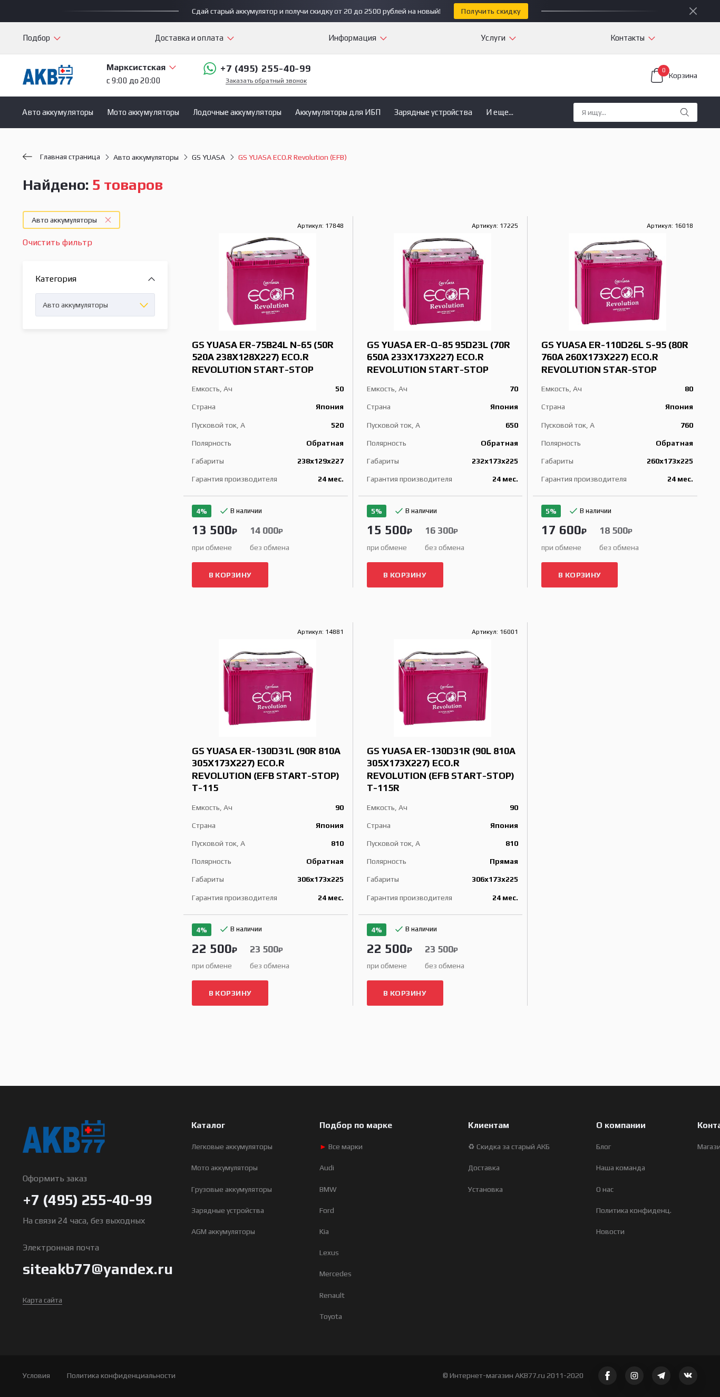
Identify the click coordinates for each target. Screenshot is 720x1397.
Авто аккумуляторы (57, 112)
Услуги (493, 37)
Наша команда (620, 1167)
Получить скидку (490, 11)
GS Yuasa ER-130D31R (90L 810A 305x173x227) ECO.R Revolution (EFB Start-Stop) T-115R (441, 769)
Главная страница (70, 156)
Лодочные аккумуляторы (237, 112)
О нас (605, 1189)
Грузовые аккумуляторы (231, 1189)
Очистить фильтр (57, 242)
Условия (36, 1375)
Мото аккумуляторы (143, 112)
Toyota (330, 1316)
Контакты (627, 37)
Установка (485, 1189)
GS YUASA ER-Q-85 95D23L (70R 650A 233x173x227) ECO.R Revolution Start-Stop (438, 357)
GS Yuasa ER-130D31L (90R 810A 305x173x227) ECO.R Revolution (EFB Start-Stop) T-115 (266, 769)
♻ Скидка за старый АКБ (509, 1146)
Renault (332, 1295)
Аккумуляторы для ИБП (338, 112)
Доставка (484, 1167)
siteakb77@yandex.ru (98, 1268)
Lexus (329, 1252)
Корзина (679, 74)
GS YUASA (208, 157)
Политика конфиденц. (634, 1210)
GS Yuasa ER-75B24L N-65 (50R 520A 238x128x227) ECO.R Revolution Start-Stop (263, 357)
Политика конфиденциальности (121, 1375)
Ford (326, 1210)
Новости (610, 1231)
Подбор (36, 37)
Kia (324, 1231)
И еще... (499, 112)
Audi (326, 1167)
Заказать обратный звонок (266, 81)
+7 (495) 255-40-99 (265, 68)
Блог (603, 1146)
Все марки (341, 1146)
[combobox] (95, 304)
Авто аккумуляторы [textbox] (75, 305)
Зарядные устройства (433, 112)
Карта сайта (42, 1300)
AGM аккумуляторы (223, 1231)
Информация (352, 37)
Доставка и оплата (189, 37)
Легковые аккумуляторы (232, 1146)
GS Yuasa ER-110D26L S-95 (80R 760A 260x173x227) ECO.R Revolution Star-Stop (614, 357)
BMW (328, 1189)
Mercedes (335, 1273)
